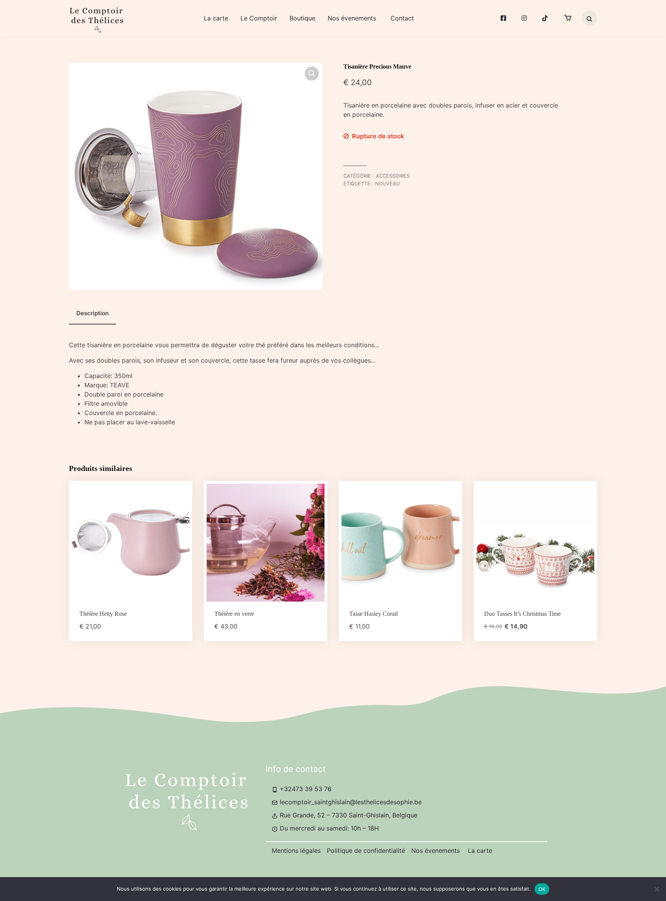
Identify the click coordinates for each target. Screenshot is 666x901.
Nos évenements (353, 18)
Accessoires (393, 176)
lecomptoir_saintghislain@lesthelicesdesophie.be (350, 802)
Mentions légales (296, 850)
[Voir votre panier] (567, 18)
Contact (402, 18)
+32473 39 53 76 (304, 789)
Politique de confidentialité (366, 850)
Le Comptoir (258, 18)
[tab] (92, 313)
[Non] (656, 889)
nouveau (387, 184)
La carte (216, 18)
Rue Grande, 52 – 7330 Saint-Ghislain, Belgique (347, 815)
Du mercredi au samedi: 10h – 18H (328, 828)
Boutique (302, 18)
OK (542, 889)
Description (92, 313)
